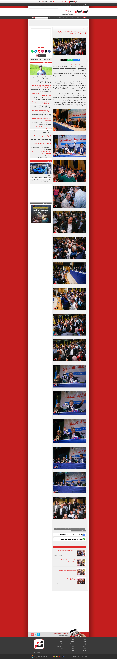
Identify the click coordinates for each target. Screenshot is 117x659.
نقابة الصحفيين (68, 529)
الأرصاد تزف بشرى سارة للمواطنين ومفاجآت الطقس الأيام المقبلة (70, 17)
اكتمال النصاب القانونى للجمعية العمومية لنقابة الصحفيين (67, 551)
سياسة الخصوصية (37, 653)
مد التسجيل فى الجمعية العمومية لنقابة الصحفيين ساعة (68, 578)
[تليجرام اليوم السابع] (35, 51)
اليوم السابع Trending (47, 62)
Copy (32, 59)
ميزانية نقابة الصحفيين (59, 529)
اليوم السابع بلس (75, 530)
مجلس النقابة (82, 530)
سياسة (79, 28)
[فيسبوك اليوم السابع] (49, 51)
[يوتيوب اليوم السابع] (39, 51)
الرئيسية (84, 28)
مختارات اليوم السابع (47, 203)
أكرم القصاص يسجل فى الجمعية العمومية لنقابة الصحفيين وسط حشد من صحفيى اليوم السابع (66, 569)
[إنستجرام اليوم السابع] (42, 51)
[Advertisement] (58, 619)
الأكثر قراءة (49, 161)
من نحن (43, 653)
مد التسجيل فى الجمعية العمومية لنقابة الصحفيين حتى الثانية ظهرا (68, 560)
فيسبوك (75, 60)
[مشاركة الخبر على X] (64, 60)
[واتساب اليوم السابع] (32, 51)
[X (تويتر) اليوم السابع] (46, 51)
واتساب (69, 60)
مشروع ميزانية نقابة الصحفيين (78, 529)
